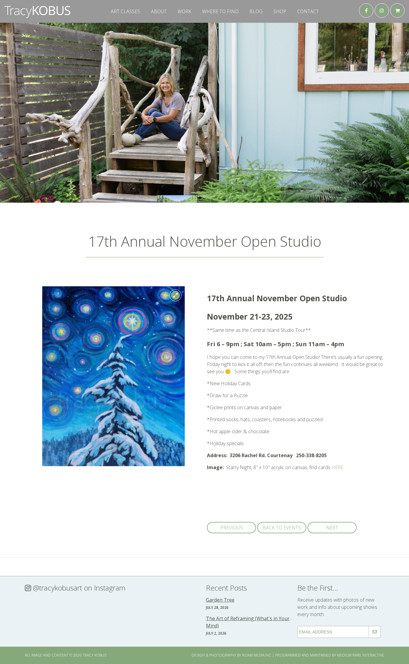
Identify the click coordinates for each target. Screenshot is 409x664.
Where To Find (220, 11)
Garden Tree (220, 600)
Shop (279, 11)
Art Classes (125, 11)
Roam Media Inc (256, 655)
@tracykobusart (56, 588)
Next (332, 527)
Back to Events (282, 527)
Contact (308, 11)
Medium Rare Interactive (360, 655)
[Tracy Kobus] (37, 16)
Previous (231, 527)
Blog (256, 11)
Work (184, 11)
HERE (337, 467)
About (159, 11)
